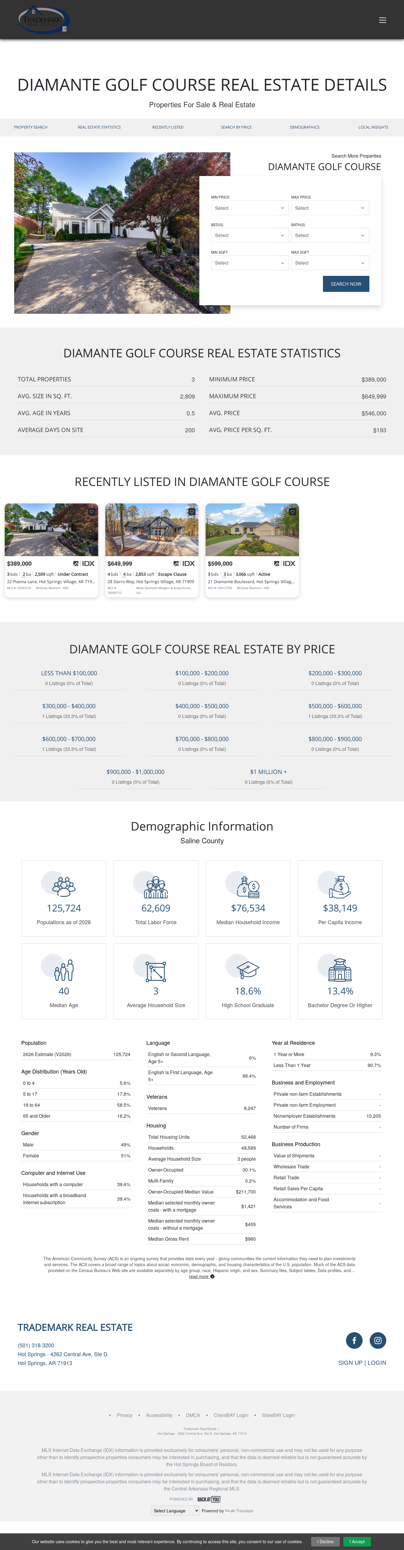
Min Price (220, 196)
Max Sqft (300, 252)
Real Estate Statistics (99, 127)
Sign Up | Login (362, 1362)
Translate (244, 1511)
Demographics (304, 127)
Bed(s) (217, 224)
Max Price (301, 196)
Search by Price (236, 127)
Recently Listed (167, 127)
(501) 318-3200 (36, 1345)
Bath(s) (298, 224)
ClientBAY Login (231, 1415)
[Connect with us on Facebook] (354, 1340)
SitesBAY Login (278, 1415)
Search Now (346, 284)
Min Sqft (219, 252)
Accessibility (159, 1415)
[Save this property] (91, 511)
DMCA (193, 1415)
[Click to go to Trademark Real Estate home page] (44, 18)
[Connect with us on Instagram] (378, 1340)
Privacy (124, 1415)
